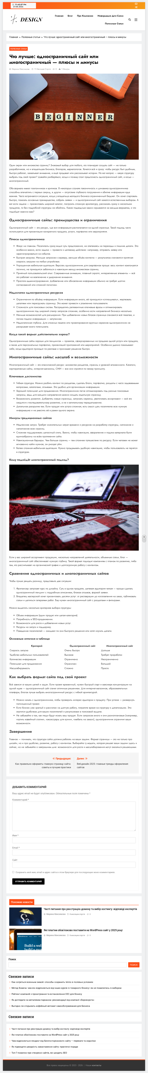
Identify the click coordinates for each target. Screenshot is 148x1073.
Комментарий (20, 799)
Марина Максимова (20, 69)
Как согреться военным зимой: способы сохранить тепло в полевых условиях (52, 982)
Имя (15, 835)
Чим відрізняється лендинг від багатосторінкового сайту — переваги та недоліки (54, 1041)
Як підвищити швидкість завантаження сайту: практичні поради (45, 1046)
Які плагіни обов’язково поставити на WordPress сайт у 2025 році (83, 930)
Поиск (12, 959)
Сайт (14, 860)
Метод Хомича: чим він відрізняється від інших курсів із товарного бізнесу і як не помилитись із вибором (66, 988)
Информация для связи (110, 15)
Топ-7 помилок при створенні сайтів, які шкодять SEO (39, 1053)
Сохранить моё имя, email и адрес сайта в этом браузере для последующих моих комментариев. (65, 872)
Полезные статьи (114, 23)
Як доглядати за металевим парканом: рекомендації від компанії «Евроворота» (53, 1000)
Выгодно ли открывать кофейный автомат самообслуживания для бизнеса (51, 1006)
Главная (59, 15)
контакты (96, 1065)
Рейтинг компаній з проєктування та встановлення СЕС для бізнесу (47, 994)
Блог (70, 15)
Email (16, 847)
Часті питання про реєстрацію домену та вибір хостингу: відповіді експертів (90, 909)
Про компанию (85, 15)
